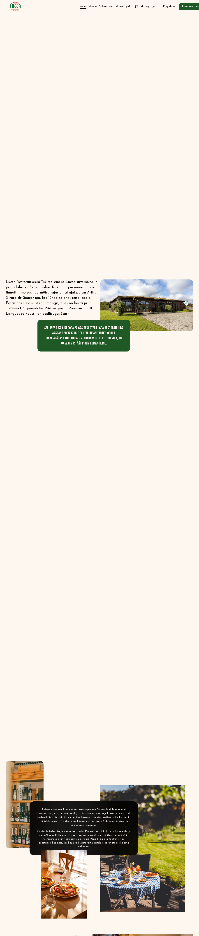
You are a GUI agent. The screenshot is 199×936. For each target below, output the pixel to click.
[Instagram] (137, 6)
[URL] (153, 6)
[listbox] (167, 6)
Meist (83, 6)
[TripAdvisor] (148, 6)
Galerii (103, 6)
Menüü (92, 6)
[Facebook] (142, 6)
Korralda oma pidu (120, 6)
